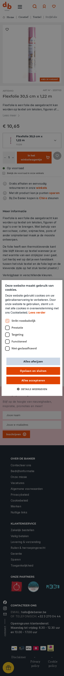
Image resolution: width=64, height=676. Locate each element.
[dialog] (32, 338)
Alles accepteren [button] (33, 380)
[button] (32, 389)
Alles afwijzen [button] (33, 361)
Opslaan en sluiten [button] (33, 371)
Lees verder (37, 312)
